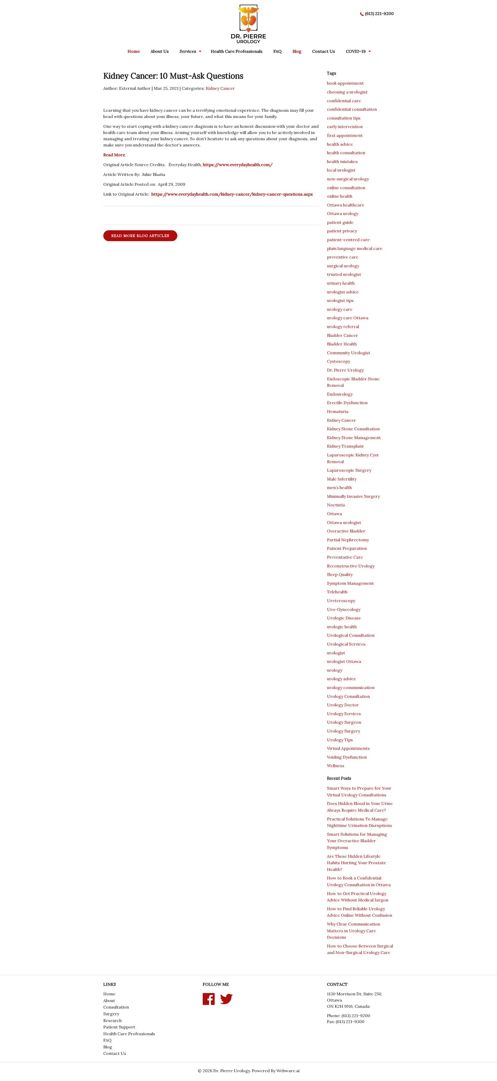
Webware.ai (287, 1070)
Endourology (340, 394)
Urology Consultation (348, 696)
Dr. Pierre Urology (345, 370)
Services (188, 51)
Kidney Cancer (220, 88)
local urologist (341, 170)
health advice (340, 144)
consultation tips (344, 118)
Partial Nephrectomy (348, 539)
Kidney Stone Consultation (353, 428)
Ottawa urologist (344, 522)
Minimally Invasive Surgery (353, 496)
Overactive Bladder (346, 531)
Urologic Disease (344, 617)
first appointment (345, 135)
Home (134, 51)
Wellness (335, 765)
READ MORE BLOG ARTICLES (140, 235)
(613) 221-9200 (379, 13)
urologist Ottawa (344, 661)
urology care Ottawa (347, 317)
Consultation (116, 1007)
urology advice (341, 678)
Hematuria (337, 411)
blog (297, 51)
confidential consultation (352, 109)
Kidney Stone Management (354, 437)
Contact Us (323, 51)
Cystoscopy (338, 361)
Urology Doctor (343, 704)
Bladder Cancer (342, 335)
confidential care (344, 100)
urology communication (351, 687)
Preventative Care (345, 557)
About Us (160, 51)
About (109, 1000)
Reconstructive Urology (351, 565)
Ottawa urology (342, 213)
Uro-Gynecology (343, 609)
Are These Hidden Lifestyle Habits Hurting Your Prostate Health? (356, 863)
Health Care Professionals (236, 51)
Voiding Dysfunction (347, 757)
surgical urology (343, 265)
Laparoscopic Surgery (349, 470)
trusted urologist (344, 274)
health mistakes (342, 161)
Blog (107, 1046)
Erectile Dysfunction (347, 402)
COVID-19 (356, 51)
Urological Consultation (351, 635)
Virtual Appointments (348, 748)
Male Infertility (341, 479)
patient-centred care (348, 239)
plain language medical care (354, 248)
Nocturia (336, 504)
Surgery (111, 1013)
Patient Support (119, 1027)
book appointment (345, 83)
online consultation (346, 187)
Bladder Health (342, 343)
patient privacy (342, 230)
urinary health (341, 283)
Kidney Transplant (345, 446)
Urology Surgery (343, 731)
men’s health (339, 487)
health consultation (346, 152)
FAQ (277, 51)
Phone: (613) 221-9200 (348, 1015)
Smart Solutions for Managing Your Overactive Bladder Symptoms (357, 841)
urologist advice (343, 291)
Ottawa (334, 513)
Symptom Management (350, 583)
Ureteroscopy (341, 600)
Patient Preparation (347, 548)
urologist (336, 652)
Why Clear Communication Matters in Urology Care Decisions (353, 930)
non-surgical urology (348, 178)
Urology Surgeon (344, 722)
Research (112, 1020)
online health (339, 196)
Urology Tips (340, 739)
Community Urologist (348, 352)
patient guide (340, 222)
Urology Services (344, 713)
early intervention (345, 126)
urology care (339, 309)
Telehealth (337, 591)
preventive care (342, 257)
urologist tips (340, 300)
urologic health (342, 626)
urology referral (343, 326)
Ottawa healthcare (345, 205)
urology (334, 670)
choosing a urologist (347, 91)
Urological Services (346, 644)
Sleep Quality (340, 574)
